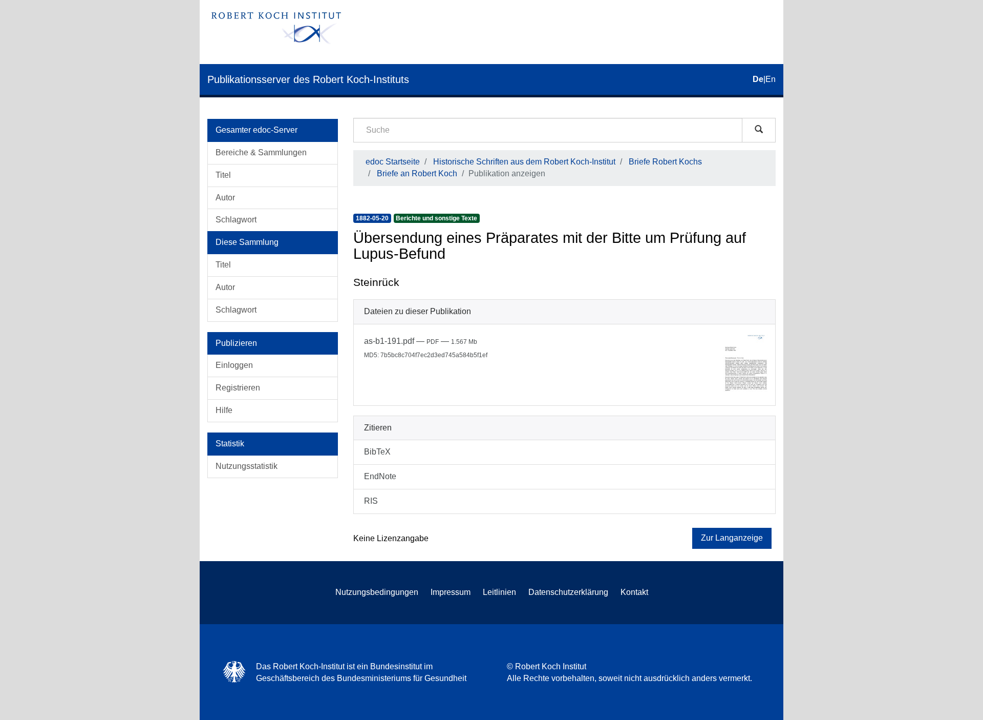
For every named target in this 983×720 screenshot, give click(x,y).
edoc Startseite (393, 161)
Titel (223, 175)
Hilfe (224, 410)
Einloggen (234, 365)
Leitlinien (499, 592)
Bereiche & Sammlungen (261, 152)
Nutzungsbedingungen (376, 592)
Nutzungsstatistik (246, 466)
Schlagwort (236, 219)
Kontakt (634, 592)
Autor (225, 197)
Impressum (451, 592)
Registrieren (238, 387)
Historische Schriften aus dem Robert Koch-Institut (524, 161)
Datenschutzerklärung (568, 592)
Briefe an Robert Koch (417, 173)
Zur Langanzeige (732, 537)
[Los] (759, 130)
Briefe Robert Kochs (665, 161)
